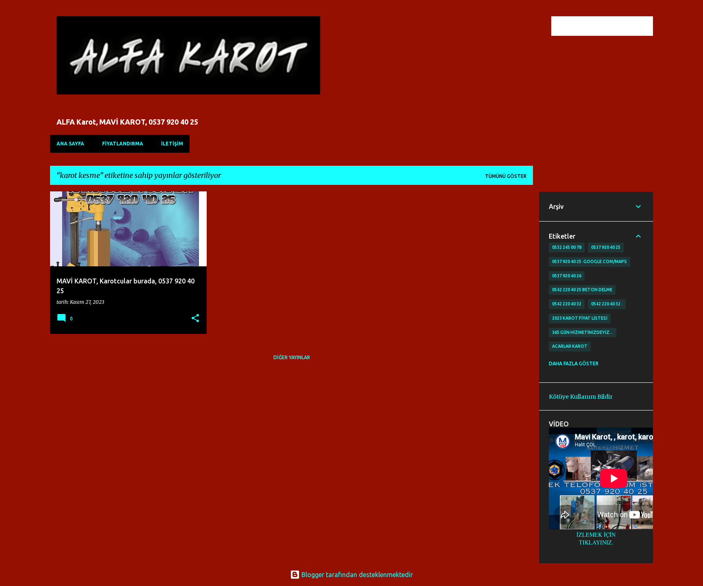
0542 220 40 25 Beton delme (582, 289)
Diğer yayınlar (291, 357)
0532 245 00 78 (566, 247)
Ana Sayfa (70, 143)
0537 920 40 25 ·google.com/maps (589, 261)
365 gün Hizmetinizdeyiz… (582, 332)
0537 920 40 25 (605, 247)
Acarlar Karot (569, 346)
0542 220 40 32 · (606, 303)
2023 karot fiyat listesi (579, 318)
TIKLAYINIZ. (596, 542)
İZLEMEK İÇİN (596, 534)
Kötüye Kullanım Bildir (581, 396)
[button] (195, 318)
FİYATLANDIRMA (122, 143)
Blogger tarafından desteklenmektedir (356, 574)
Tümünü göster (505, 176)
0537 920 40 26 (566, 275)
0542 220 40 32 (566, 303)
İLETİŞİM (172, 143)
